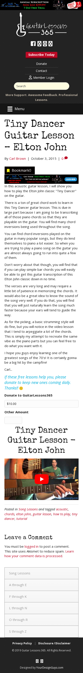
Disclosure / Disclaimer (54, 643)
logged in (32, 546)
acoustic (62, 509)
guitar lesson (42, 514)
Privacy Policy (22, 643)
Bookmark (21, 170)
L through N (18, 608)
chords (9, 514)
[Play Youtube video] (41, 479)
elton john (23, 514)
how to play (61, 514)
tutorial (21, 518)
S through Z (18, 631)
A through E (18, 585)
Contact (41, 71)
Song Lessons (28, 509)
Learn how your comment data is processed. (39, 553)
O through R (18, 619)
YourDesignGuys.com (49, 667)
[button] (41, 55)
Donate (41, 64)
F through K (18, 596)
